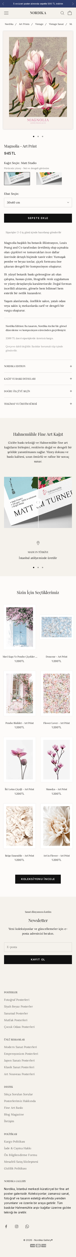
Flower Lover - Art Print (56, 723)
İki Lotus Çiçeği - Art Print (19, 789)
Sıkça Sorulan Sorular (18, 1094)
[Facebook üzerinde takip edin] (6, 1226)
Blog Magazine (14, 1114)
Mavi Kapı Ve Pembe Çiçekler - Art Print (19, 657)
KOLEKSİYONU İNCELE (38, 879)
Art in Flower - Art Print (56, 855)
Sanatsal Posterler (16, 1013)
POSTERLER (10, 992)
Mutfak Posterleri (15, 1020)
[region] (38, 550)
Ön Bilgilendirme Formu (20, 1155)
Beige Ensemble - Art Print (19, 855)
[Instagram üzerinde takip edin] (17, 1226)
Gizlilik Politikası (15, 1168)
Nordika (9, 24)
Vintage (39, 24)
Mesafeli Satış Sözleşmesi (21, 1162)
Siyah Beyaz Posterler (18, 1006)
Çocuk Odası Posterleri (19, 1027)
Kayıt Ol (38, 959)
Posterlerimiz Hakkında (20, 1101)
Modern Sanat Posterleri (20, 1047)
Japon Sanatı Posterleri (19, 1060)
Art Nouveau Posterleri (19, 1074)
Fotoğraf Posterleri (16, 1000)
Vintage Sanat (56, 24)
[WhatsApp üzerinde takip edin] (27, 1226)
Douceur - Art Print (56, 656)
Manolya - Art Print (56, 789)
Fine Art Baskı (13, 1108)
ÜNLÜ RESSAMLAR (14, 1039)
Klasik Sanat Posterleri (19, 1067)
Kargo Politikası (14, 1141)
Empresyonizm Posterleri (21, 1054)
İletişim (9, 1121)
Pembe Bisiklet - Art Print (19, 723)
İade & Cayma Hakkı (17, 1148)
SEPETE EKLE (38, 218)
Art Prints (24, 24)
